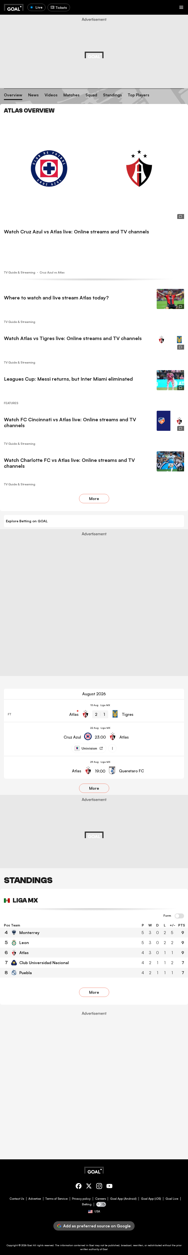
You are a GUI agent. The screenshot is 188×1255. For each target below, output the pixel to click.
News (33, 95)
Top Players (138, 95)
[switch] (179, 916)
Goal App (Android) (123, 1198)
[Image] (94, 168)
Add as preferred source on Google (97, 1225)
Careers (100, 1198)
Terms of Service (56, 1198)
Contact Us (17, 1198)
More (94, 498)
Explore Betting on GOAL (27, 521)
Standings (112, 95)
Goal (29, 1245)
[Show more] (112, 748)
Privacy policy (81, 1198)
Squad (91, 95)
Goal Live (171, 1198)
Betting (87, 1204)
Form (167, 915)
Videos (51, 95)
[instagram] (99, 1187)
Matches (71, 95)
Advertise (34, 1198)
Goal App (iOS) (151, 1198)
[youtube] (109, 1187)
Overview (13, 95)
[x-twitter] (89, 1187)
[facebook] (78, 1187)
